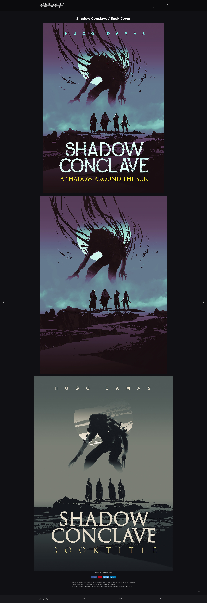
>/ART (149, 7)
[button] (200, 591)
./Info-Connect (163, 7)
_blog (154, 7)
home (143, 7)
